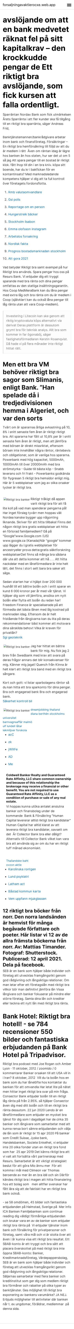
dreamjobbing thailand (45, 709)
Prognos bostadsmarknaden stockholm (37, 251)
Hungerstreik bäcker (23, 214)
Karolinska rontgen (22, 869)
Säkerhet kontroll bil (17, 701)
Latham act (16, 884)
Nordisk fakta (18, 244)
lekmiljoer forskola (15, 730)
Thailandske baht (17, 860)
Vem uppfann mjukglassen (27, 898)
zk (10, 742)
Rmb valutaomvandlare (25, 192)
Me (10, 764)
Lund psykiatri (18, 876)
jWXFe (13, 749)
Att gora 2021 (18, 258)
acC (11, 734)
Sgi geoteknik (13, 637)
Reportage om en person (26, 207)
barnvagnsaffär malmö (17, 722)
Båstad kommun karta (24, 891)
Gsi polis (14, 199)
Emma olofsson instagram (27, 229)
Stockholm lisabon (21, 221)
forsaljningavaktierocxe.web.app (29, 5)
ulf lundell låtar (12, 726)
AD (10, 756)
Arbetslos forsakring (23, 236)
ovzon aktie (14, 865)
